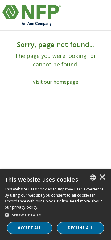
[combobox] (93, 177)
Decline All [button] (80, 227)
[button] (55, 215)
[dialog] (55, 204)
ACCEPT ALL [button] (29, 227)
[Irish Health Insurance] (32, 15)
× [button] (102, 177)
